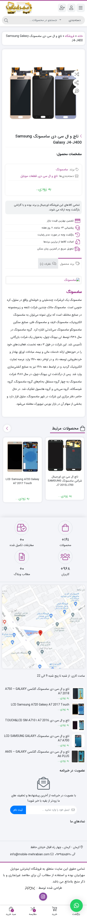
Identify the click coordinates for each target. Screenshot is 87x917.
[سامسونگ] (43, 280)
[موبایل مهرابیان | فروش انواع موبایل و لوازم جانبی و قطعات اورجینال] (19, 8)
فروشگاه (69, 36)
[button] (76, 905)
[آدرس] (43, 626)
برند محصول (67, 264)
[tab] (70, 263)
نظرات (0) (46, 264)
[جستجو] (6, 20)
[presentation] (7, 428)
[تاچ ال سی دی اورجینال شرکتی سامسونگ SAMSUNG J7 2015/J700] (65, 455)
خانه (80, 36)
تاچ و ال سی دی (48, 176)
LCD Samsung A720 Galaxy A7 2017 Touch (22, 481)
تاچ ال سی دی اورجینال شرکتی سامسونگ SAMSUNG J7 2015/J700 (65, 481)
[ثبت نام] (62, 8)
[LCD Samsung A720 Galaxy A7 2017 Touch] (22, 457)
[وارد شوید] (71, 8)
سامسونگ (62, 169)
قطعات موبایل (28, 176)
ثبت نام (18, 810)
